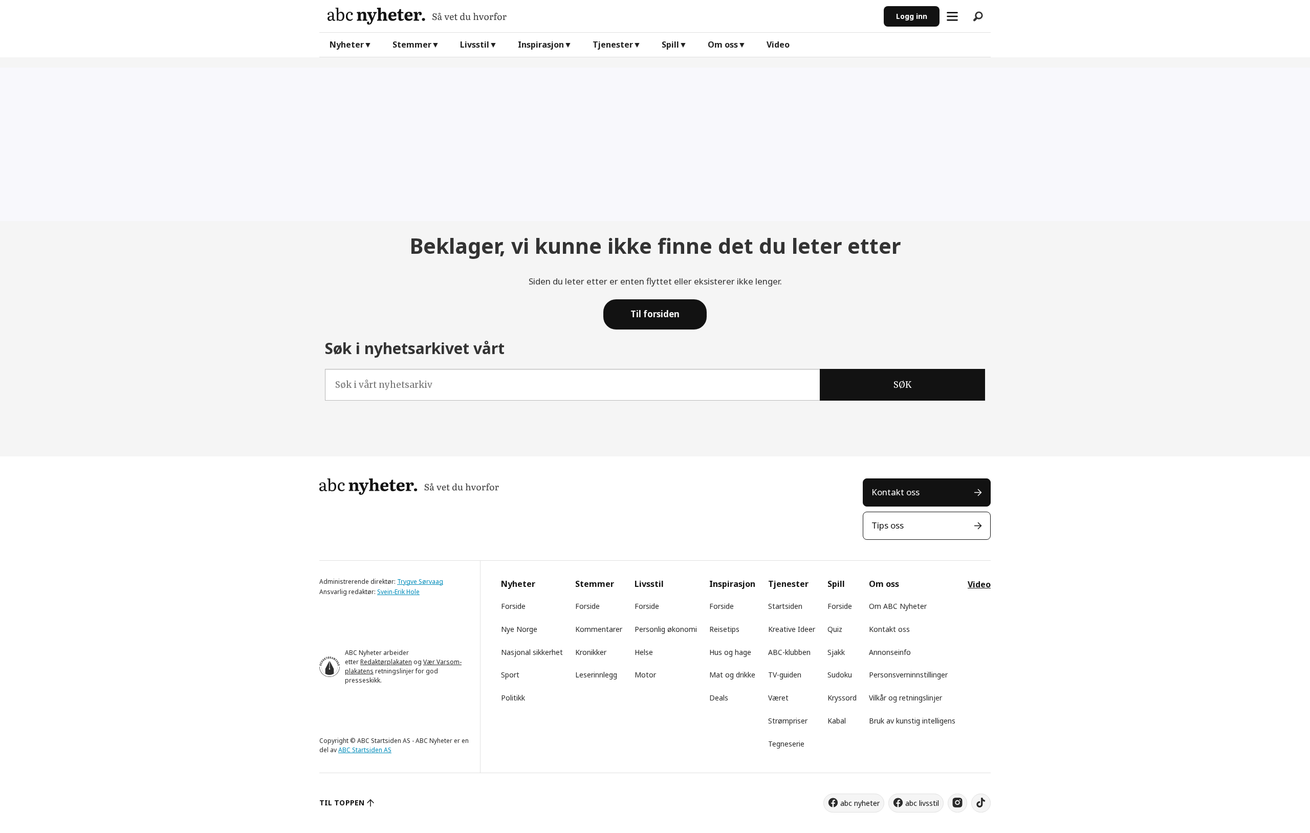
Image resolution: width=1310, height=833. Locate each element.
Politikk (513, 698)
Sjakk (836, 652)
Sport (510, 674)
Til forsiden (655, 314)
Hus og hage (730, 652)
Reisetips (724, 629)
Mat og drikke (732, 674)
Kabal (836, 721)
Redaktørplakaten (386, 661)
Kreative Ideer (791, 629)
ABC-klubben (789, 652)
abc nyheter (860, 803)
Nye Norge (519, 629)
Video (778, 44)
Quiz (834, 629)
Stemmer (411, 44)
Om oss (723, 44)
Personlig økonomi (666, 629)
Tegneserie (786, 744)
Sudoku (839, 674)
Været (778, 698)
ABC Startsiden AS (364, 750)
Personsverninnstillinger (908, 674)
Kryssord (842, 698)
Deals (718, 698)
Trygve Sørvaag (420, 581)
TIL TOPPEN (341, 802)
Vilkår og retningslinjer (905, 698)
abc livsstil (922, 803)
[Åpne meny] (952, 16)
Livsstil (474, 44)
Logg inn (911, 16)
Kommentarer (598, 629)
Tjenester (613, 44)
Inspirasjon (541, 44)
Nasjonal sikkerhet (532, 652)
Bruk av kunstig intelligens (912, 721)
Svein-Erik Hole (398, 591)
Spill (670, 44)
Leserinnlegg (596, 674)
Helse (644, 652)
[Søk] (978, 16)
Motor (645, 674)
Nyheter (347, 44)
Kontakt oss (895, 492)
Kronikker (590, 652)
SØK (902, 384)
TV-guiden (784, 674)
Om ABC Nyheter (898, 606)
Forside (513, 606)
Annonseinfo (890, 652)
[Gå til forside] (602, 16)
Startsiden (785, 606)
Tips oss (887, 525)
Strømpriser (787, 721)
